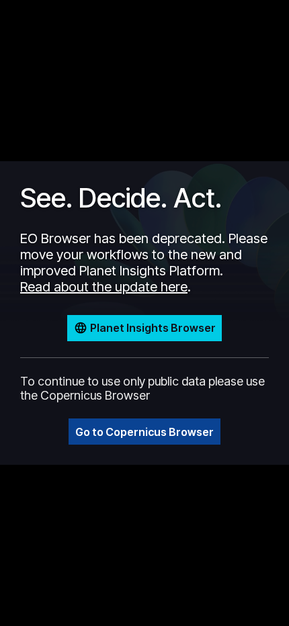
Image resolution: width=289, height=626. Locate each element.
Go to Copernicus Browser (144, 432)
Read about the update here (104, 287)
